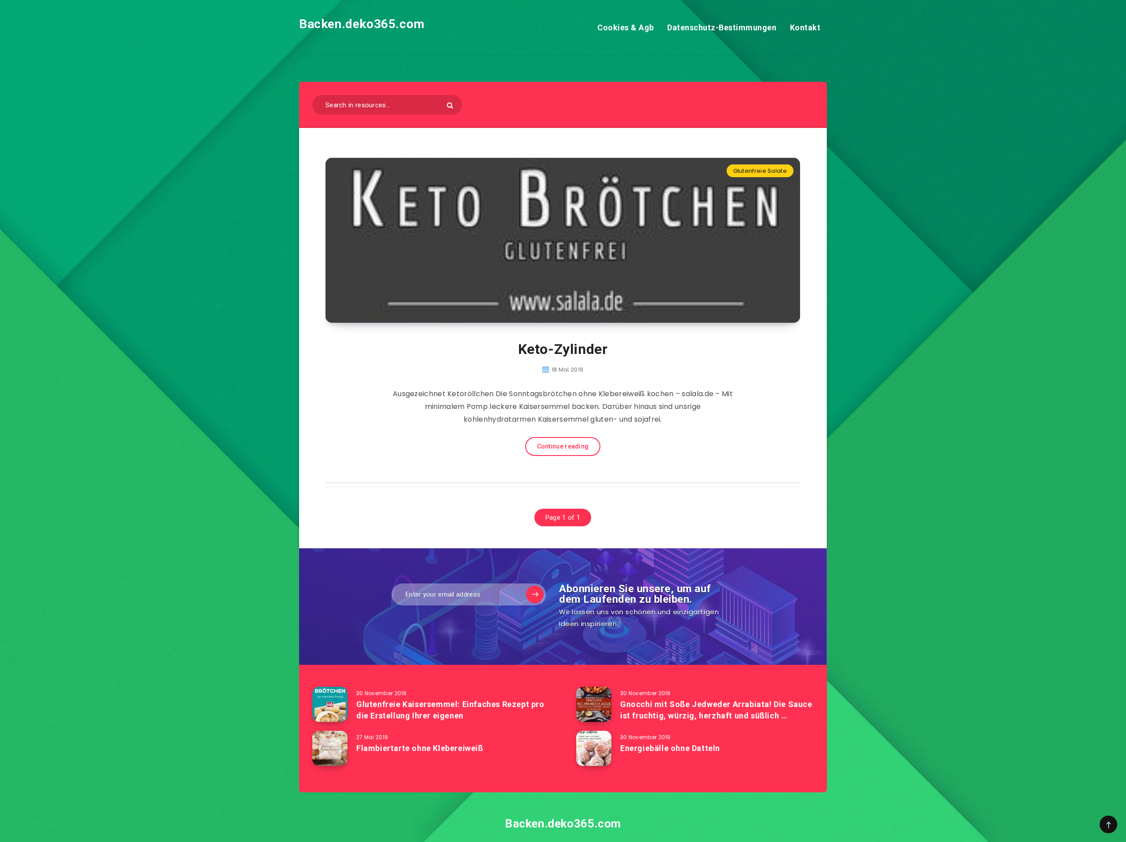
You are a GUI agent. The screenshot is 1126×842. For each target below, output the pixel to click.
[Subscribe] (535, 594)
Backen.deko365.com (362, 24)
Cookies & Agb (625, 27)
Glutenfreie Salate (760, 171)
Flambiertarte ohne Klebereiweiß (419, 748)
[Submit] (450, 105)
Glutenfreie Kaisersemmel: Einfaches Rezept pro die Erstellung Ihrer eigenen (450, 710)
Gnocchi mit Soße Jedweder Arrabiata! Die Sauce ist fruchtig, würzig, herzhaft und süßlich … (716, 710)
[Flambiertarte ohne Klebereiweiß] (329, 748)
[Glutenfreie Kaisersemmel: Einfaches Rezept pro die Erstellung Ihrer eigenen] (329, 704)
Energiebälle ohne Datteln (670, 748)
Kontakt (805, 27)
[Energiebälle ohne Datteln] (593, 748)
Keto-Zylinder (563, 349)
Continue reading (563, 446)
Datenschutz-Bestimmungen (721, 27)
